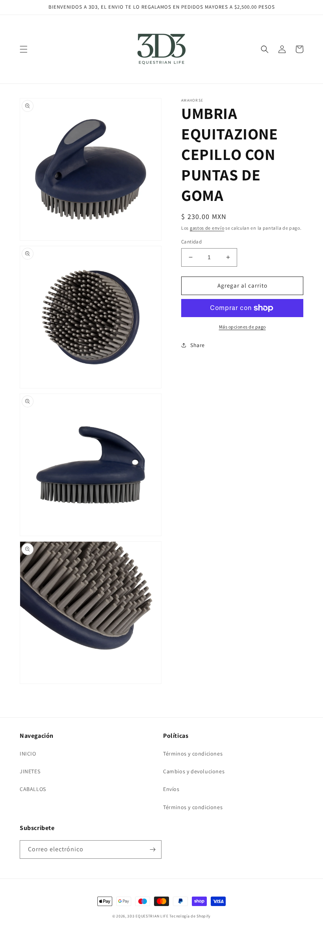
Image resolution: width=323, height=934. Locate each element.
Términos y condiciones (193, 753)
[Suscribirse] (152, 849)
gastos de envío (207, 228)
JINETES (30, 771)
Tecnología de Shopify (190, 916)
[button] (23, 49)
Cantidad (191, 241)
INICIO (28, 753)
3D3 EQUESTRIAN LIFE (147, 916)
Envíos (171, 789)
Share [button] (197, 345)
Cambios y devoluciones (194, 771)
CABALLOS (33, 789)
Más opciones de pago (242, 327)
